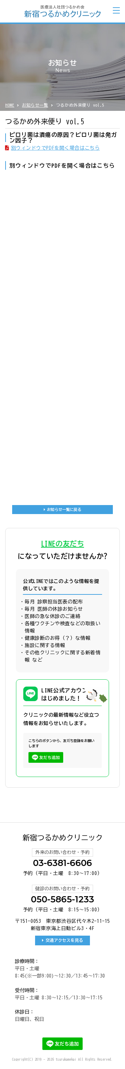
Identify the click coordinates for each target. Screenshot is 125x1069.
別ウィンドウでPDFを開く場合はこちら (55, 147)
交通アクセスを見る (64, 940)
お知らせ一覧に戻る (64, 509)
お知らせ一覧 (35, 105)
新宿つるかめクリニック (63, 837)
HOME (9, 105)
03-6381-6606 (62, 863)
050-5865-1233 (62, 899)
